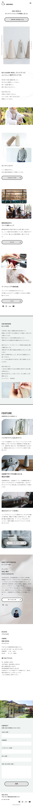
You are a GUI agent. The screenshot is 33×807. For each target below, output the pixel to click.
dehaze (30, 3)
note (10, 306)
